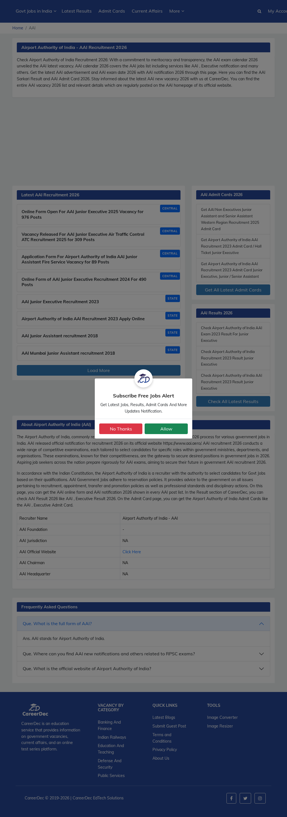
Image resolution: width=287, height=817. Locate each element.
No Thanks (121, 429)
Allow (166, 429)
